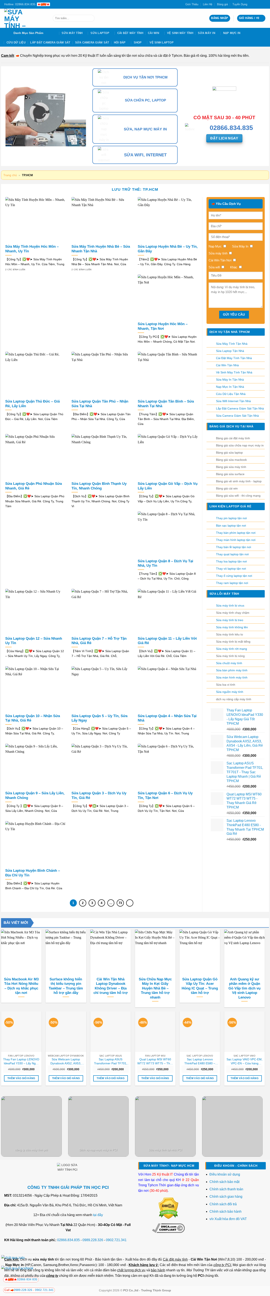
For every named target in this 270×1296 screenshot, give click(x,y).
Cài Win (153, 33)
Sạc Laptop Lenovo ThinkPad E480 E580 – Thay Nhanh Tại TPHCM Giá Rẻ (199, 1061)
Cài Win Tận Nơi (204, 1259)
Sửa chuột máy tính (229, 663)
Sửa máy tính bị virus (230, 605)
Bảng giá (222, 4)
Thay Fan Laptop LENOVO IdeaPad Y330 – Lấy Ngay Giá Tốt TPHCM (21, 1061)
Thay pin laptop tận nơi (231, 518)
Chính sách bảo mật (224, 1182)
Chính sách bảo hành (225, 1211)
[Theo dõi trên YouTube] (263, 4)
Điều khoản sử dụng (224, 1174)
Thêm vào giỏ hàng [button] (21, 1078)
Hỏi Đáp (120, 42)
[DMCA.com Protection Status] (168, 1208)
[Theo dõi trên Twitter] (255, 4)
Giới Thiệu (191, 4)
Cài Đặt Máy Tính (130, 33)
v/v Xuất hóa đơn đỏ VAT (228, 1219)
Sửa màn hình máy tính (231, 677)
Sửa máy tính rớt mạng (231, 648)
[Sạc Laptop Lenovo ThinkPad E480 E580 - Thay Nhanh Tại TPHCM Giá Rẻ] (200, 1031)
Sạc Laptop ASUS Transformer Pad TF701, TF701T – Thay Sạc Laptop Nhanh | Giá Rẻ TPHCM (110, 1061)
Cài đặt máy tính (175, 1259)
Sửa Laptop (99, 33)
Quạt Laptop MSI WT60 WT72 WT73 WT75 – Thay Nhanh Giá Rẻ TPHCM (155, 1061)
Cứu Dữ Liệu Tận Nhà (231, 394)
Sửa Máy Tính (72, 33)
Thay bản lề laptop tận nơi (233, 547)
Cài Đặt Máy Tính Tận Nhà (234, 358)
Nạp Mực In (231, 33)
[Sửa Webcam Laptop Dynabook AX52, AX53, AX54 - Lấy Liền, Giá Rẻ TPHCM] (66, 1031)
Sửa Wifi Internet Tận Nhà (233, 401)
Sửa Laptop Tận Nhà (230, 351)
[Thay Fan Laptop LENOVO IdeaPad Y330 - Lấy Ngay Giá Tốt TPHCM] (21, 1031)
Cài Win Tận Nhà (227, 365)
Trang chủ (10, 175)
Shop (138, 42)
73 (120, 903)
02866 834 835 (27, 1279)
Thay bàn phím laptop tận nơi (235, 532)
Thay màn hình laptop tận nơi (235, 540)
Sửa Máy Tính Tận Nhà (231, 343)
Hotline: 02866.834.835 (19, 4)
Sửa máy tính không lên (232, 627)
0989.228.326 (92, 1240)
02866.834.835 (68, 1240)
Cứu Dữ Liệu (16, 42)
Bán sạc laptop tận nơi (231, 525)
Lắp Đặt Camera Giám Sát (50, 42)
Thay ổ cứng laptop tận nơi (234, 575)
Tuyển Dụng (239, 4)
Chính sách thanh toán (226, 1189)
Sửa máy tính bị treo (229, 620)
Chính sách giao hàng (225, 1196)
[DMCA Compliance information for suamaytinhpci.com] (168, 1228)
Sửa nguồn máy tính (229, 691)
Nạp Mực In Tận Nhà (230, 386)
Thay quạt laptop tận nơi (232, 554)
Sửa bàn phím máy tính (231, 670)
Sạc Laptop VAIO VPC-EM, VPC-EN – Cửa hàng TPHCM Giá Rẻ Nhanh (244, 1061)
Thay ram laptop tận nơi (232, 583)
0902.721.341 (116, 1240)
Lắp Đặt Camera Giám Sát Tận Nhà (240, 408)
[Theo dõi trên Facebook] (251, 4)
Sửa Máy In (206, 33)
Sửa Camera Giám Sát (92, 42)
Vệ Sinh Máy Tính (180, 33)
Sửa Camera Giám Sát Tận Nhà (237, 415)
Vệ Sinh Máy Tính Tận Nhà (234, 372)
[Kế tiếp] (129, 903)
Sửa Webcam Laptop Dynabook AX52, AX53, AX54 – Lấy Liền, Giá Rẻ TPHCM (65, 1061)
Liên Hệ (207, 4)
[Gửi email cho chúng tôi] (259, 4)
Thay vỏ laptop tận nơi (231, 568)
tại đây (98, 1215)
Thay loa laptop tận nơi (231, 561)
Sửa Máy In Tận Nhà (230, 379)
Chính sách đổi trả (223, 1204)
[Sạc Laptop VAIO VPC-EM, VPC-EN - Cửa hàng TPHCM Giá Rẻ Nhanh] (244, 1031)
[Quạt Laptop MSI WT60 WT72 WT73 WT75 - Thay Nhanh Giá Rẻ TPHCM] (155, 1031)
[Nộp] (90, 18)
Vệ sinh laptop (162, 42)
